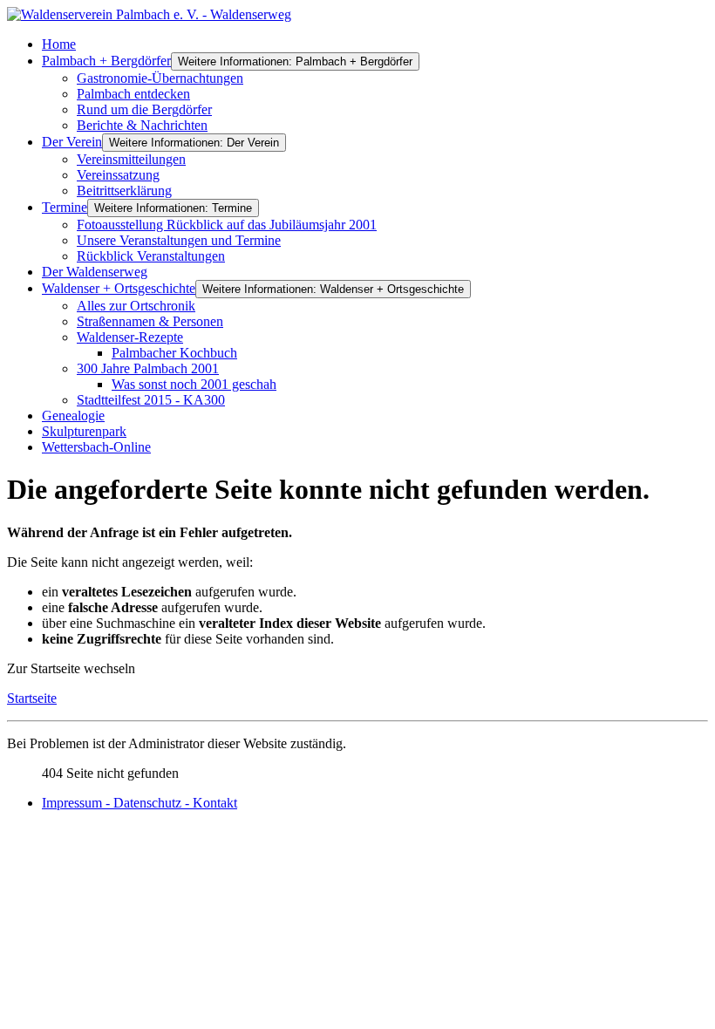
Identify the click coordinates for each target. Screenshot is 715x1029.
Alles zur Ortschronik (136, 305)
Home (59, 44)
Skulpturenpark (84, 431)
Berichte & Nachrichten (142, 125)
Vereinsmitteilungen (131, 159)
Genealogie (73, 415)
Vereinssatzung (118, 174)
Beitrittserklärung (124, 190)
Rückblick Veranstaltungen (151, 256)
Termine (64, 207)
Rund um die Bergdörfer (144, 109)
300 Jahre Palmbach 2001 (148, 368)
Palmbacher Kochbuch (174, 352)
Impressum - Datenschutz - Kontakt (139, 802)
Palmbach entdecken (133, 93)
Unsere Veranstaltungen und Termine (179, 240)
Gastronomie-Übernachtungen (160, 78)
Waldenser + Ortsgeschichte (118, 288)
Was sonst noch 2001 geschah (194, 384)
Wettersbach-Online (96, 447)
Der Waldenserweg (94, 271)
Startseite (32, 698)
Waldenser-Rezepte (130, 337)
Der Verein (72, 141)
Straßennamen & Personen (150, 321)
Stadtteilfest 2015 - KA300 (151, 399)
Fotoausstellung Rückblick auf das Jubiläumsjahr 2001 (227, 224)
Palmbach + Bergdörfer (106, 60)
